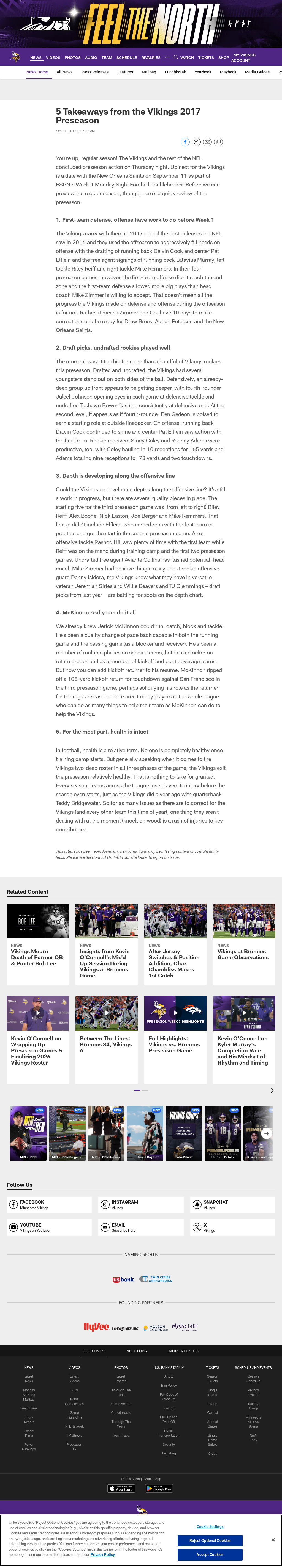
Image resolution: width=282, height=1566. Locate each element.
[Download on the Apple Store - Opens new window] (121, 1489)
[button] (137, 1090)
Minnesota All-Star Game (253, 1421)
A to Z (168, 1376)
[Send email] (207, 145)
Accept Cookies (210, 1554)
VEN (74, 1390)
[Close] (273, 1540)
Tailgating (169, 1453)
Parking (169, 1408)
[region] (141, 1540)
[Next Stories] (266, 1133)
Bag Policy (169, 1385)
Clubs (212, 1453)
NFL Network (74, 1426)
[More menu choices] (167, 57)
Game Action (121, 1404)
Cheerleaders (121, 1412)
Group (212, 1404)
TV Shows (74, 1435)
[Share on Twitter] (196, 145)
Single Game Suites (212, 1440)
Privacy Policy (103, 1554)
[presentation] (273, 1091)
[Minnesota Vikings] (141, 1514)
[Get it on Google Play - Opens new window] (159, 1491)
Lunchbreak (28, 1408)
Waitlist (212, 1412)
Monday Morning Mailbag (29, 1394)
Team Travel (121, 1435)
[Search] (176, 57)
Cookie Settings (210, 1526)
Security (169, 1444)
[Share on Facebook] (185, 145)
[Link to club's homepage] (15, 56)
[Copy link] (218, 142)
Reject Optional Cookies (210, 1540)
